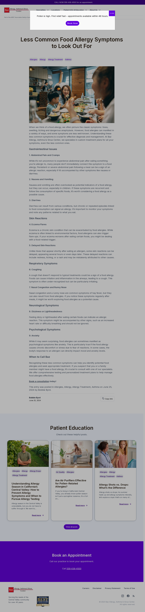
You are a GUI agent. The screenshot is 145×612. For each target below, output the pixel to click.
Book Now (72, 23)
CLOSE (112, 13)
